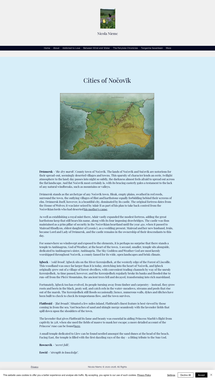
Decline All (185, 375)
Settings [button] (171, 375)
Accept (201, 375)
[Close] (211, 374)
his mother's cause (95, 209)
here (77, 326)
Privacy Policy (144, 375)
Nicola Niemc (107, 33)
